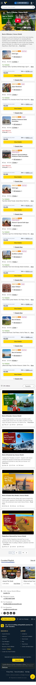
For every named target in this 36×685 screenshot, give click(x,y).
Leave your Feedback (27, 636)
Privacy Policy (9, 671)
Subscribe (18, 660)
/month (29, 71)
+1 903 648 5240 (22, 3)
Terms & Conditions (19, 671)
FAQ (23, 641)
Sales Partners (5, 644)
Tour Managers (5, 641)
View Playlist (17, 583)
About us (4, 636)
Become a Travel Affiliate (8, 646)
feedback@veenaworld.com (12, 604)
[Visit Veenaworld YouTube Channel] (8, 613)
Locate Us (6, 593)
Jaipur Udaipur (16, 286)
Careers (6, 649)
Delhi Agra (15, 54)
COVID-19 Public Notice (27, 646)
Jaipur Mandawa (17, 86)
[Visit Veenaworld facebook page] (4, 613)
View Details (18, 75)
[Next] (26, 552)
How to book (25, 639)
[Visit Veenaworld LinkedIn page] (11, 613)
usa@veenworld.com (10, 609)
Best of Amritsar (16, 352)
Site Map (27, 671)
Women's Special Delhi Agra (20, 222)
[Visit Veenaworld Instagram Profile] (14, 613)
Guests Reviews (6, 634)
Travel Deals (25, 644)
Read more (5, 667)
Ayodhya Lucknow (17, 254)
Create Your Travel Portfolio (8, 651)
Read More (22, 46)
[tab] (8, 619)
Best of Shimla (16, 319)
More (32, 66)
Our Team (4, 639)
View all (33, 560)
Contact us (24, 634)
